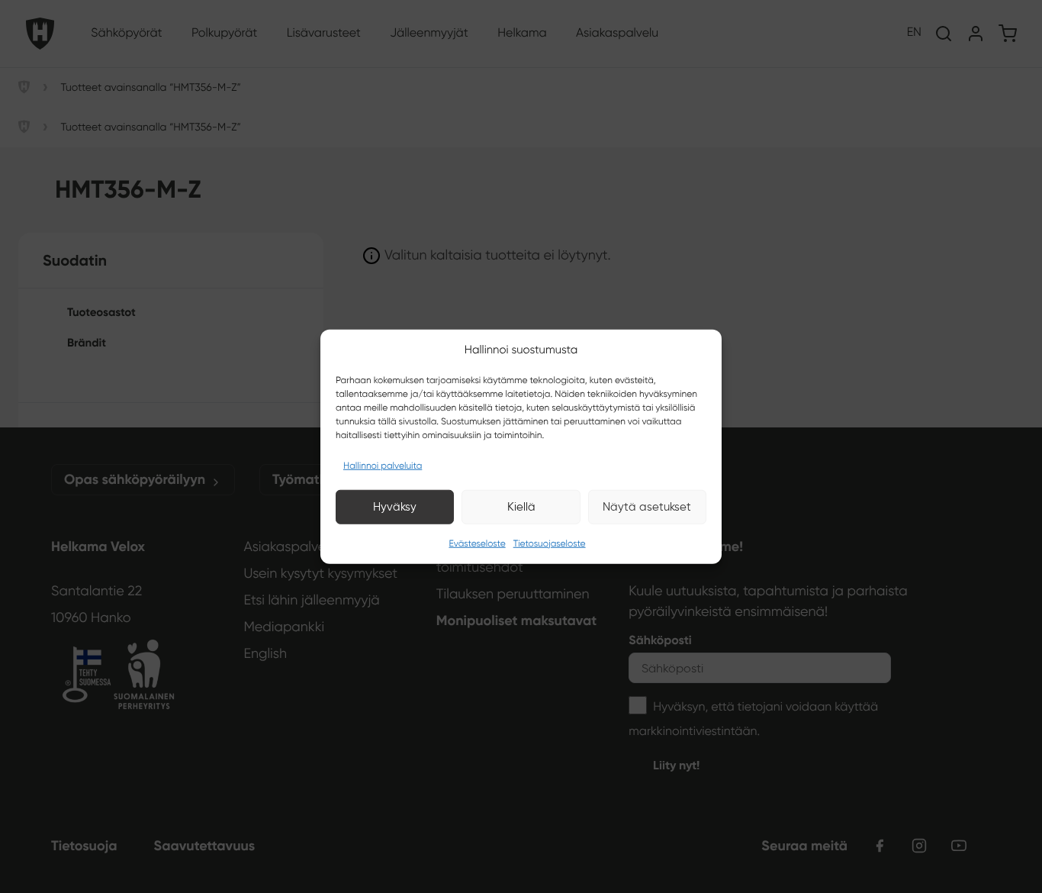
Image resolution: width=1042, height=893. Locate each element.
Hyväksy (394, 507)
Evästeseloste (477, 543)
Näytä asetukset (647, 507)
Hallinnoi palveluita (382, 465)
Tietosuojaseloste (549, 543)
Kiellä (521, 507)
